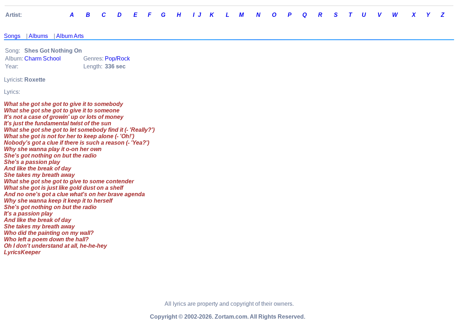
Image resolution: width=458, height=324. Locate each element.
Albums (38, 36)
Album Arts (70, 36)
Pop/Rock (117, 58)
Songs (12, 36)
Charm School (42, 58)
